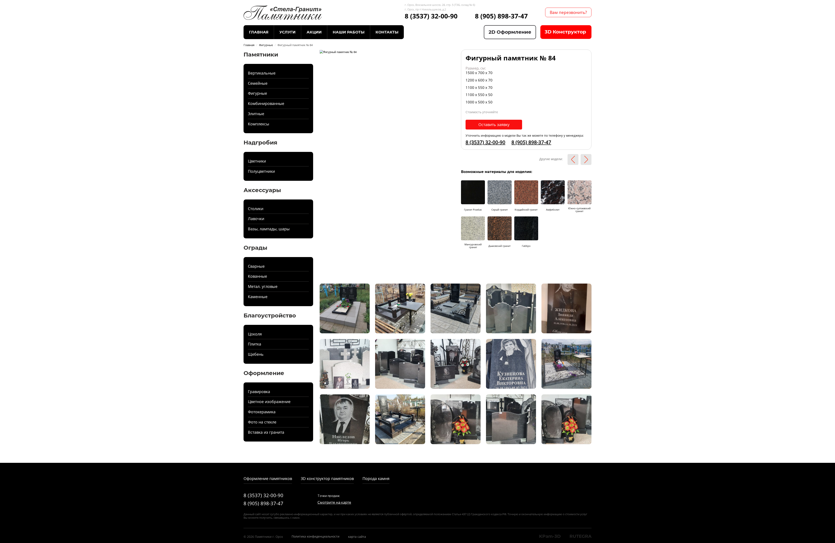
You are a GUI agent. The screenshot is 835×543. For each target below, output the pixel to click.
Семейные (257, 83)
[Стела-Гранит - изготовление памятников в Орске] (283, 12)
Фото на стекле (262, 422)
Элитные (256, 113)
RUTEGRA (580, 536)
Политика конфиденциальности (315, 536)
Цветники (257, 161)
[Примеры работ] (345, 308)
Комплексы (258, 123)
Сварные (256, 266)
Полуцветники (261, 171)
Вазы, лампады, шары (269, 228)
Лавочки (256, 218)
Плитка (254, 344)
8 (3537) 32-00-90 (431, 16)
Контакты (387, 32)
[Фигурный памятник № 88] (586, 159)
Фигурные (257, 93)
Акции (314, 32)
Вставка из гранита (266, 432)
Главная (258, 32)
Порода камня (375, 478)
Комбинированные (266, 103)
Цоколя (255, 334)
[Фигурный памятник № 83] (573, 159)
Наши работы (348, 32)
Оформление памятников (268, 478)
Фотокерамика (262, 411)
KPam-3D (550, 536)
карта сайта (357, 537)
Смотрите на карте (334, 502)
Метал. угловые (262, 286)
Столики (255, 208)
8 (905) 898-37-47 (501, 16)
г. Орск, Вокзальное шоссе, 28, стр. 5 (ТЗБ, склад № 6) (440, 5)
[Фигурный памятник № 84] (338, 51)
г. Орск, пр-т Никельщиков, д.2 (425, 9)
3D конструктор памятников (327, 478)
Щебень (256, 354)
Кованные (257, 276)
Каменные (257, 296)
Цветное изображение (269, 401)
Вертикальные (262, 73)
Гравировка (259, 391)
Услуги (287, 32)
